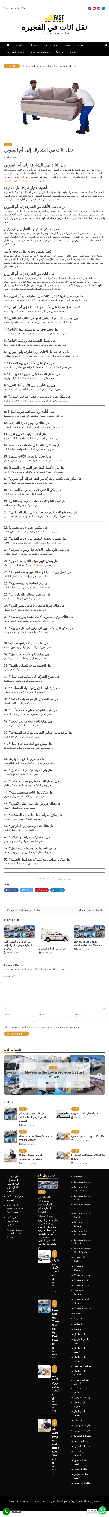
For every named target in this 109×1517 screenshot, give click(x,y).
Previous (9, 1085)
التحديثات (67, 45)
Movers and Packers (39, 52)
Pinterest (42, 890)
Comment (9, 975)
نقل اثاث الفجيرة (82, 1466)
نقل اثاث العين (81, 1461)
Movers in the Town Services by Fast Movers (88, 943)
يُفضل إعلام (39, 565)
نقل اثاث (32, 45)
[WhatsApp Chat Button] (102, 1510)
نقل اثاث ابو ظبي (82, 1445)
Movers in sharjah (82, 1328)
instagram (98, 8)
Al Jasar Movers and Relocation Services (30, 1177)
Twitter (27, 890)
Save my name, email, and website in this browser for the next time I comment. (42, 1026)
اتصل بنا (80, 45)
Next (99, 1085)
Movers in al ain (81, 1300)
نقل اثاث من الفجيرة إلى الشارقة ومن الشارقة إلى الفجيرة (18, 945)
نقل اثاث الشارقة (82, 1455)
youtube (94, 8)
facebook (89, 8)
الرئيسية (18, 45)
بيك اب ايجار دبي (82, 1417)
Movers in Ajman (82, 1295)
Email (42, 1014)
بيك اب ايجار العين (83, 1385)
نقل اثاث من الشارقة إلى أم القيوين (21, 180)
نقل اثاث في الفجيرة (54, 27)
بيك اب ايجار (49, 45)
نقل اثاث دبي (80, 1489)
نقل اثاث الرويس (82, 1450)
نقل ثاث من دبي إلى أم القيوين (25, 910)
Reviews (73, 52)
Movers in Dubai (82, 1305)
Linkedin (58, 890)
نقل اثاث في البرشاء (89, 910)
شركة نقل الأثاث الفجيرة (52, 948)
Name (7, 1014)
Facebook (12, 890)
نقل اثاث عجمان (82, 1503)
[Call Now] (6, 1511)
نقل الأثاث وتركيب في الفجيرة (54, 1084)
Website (77, 1014)
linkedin (103, 8)
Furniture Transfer (14, 52)
